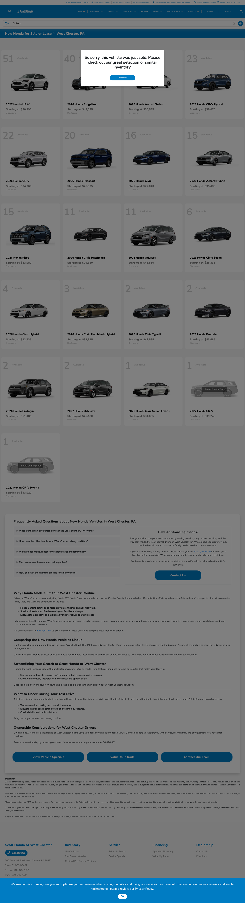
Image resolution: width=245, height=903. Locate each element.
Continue (122, 77)
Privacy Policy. (144, 889)
